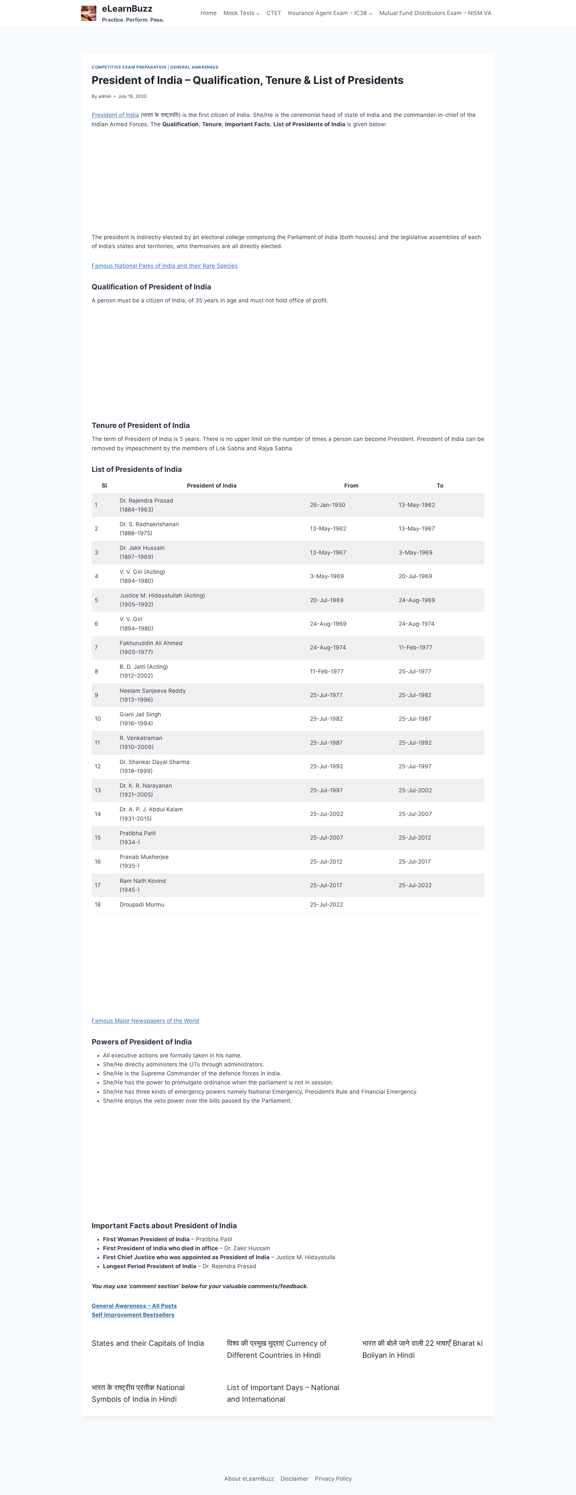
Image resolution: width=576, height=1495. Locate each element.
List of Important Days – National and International (283, 1393)
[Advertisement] (288, 186)
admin (104, 96)
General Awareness (194, 67)
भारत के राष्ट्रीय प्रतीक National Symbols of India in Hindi (138, 1393)
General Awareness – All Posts (134, 1306)
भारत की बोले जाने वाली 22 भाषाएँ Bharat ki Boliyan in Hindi (422, 1349)
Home (209, 13)
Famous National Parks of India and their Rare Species (165, 265)
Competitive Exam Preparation (129, 67)
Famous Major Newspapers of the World (145, 1020)
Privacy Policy (333, 1478)
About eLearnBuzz (249, 1478)
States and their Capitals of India (148, 1343)
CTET (274, 13)
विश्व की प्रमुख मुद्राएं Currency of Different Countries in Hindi (277, 1349)
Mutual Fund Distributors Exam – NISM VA (435, 13)
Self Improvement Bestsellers (133, 1314)
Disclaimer (294, 1478)
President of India (115, 115)
